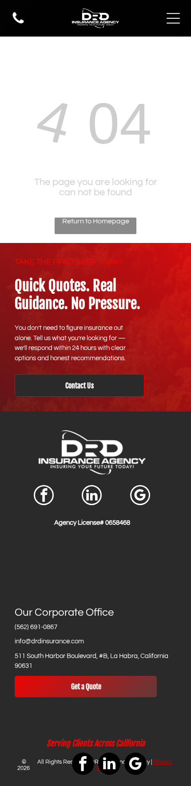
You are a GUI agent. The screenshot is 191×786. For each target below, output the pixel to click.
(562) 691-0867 (36, 627)
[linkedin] (92, 496)
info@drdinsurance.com (49, 641)
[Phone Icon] (18, 23)
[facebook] (44, 496)
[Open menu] (173, 18)
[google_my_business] (140, 496)
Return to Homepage (95, 221)
